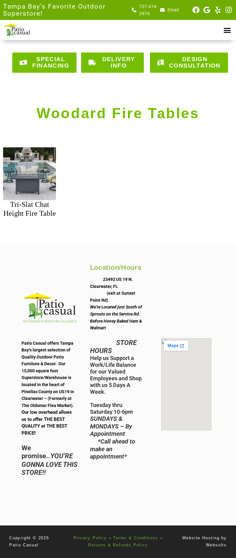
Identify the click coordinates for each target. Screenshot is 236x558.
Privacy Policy (90, 538)
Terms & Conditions (135, 538)
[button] (227, 30)
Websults (216, 545)
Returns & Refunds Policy (118, 545)
